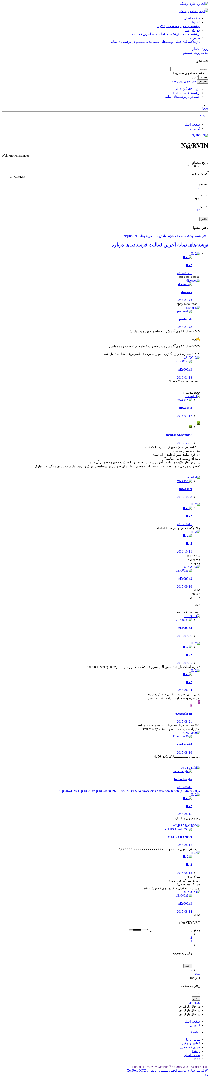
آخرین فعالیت (141, 34)
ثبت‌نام (203, 115)
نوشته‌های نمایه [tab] (192, 244)
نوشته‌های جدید (190, 26)
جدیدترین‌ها (192, 30)
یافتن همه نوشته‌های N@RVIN (187, 236)
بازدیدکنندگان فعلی (187, 41)
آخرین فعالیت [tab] (162, 244)
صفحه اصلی (192, 18)
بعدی (196, 973)
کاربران (195, 37)
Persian (195, 1032)
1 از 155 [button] (194, 977)
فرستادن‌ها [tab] (136, 244)
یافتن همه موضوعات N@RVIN (144, 236)
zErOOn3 (185, 369)
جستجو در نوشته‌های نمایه (128, 41)
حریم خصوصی (190, 1047)
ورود (205, 107)
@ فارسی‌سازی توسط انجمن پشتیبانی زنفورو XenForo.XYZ (167, 1070)
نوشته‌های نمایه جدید (165, 34)
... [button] (190, 945)
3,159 (196, 188)
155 (189, 970)
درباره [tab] (117, 244)
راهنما (196, 1051)
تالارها (196, 22)
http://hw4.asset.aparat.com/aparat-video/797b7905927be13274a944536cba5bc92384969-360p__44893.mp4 (129, 791)
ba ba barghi (183, 779)
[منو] (206, 8)
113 (197, 209)
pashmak (185, 319)
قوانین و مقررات (189, 1043)
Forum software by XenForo (170, 1066)
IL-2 (189, 265)
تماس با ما (193, 1039)
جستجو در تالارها (168, 26)
